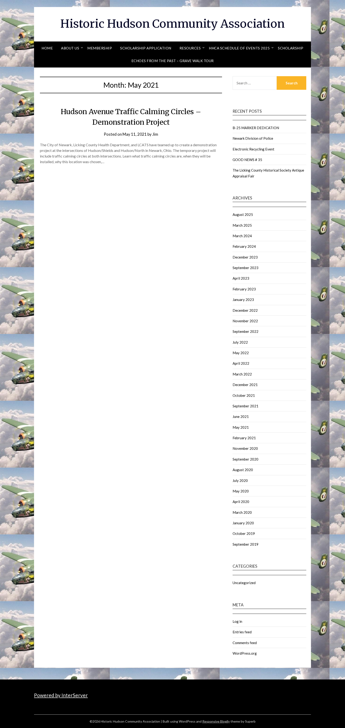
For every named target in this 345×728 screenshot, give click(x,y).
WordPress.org (245, 653)
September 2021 (245, 406)
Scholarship (290, 48)
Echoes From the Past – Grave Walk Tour (172, 61)
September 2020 (245, 459)
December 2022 (245, 310)
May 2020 (241, 491)
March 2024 (242, 236)
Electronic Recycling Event (253, 149)
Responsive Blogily (216, 721)
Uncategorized (244, 583)
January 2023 (243, 299)
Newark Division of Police (253, 138)
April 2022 (241, 363)
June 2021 (241, 416)
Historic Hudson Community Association (172, 24)
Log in (237, 621)
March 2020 (242, 512)
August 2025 (243, 214)
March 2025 (242, 225)
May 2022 (241, 353)
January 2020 (243, 523)
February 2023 (244, 289)
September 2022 (245, 331)
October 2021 (244, 395)
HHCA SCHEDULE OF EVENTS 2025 (239, 48)
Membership (99, 48)
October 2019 (244, 533)
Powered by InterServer (61, 695)
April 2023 (241, 278)
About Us (70, 48)
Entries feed (242, 632)
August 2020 (243, 470)
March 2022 (242, 374)
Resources (190, 48)
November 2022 (245, 321)
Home (47, 48)
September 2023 (245, 268)
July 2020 (240, 480)
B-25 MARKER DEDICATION (256, 128)
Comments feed (245, 643)
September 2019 (245, 544)
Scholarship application (145, 48)
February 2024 (244, 246)
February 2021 (244, 438)
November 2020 (245, 448)
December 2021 (245, 385)
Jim (155, 134)
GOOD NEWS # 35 (247, 160)
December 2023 (245, 257)
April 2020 (241, 501)
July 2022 (240, 342)
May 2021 (241, 427)
